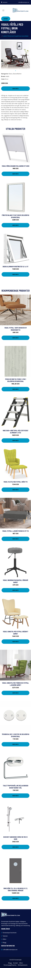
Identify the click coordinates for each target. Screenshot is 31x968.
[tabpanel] (15, 55)
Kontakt (15, 963)
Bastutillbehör (17, 74)
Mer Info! (15, 88)
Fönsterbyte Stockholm (9, 933)
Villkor (21, 963)
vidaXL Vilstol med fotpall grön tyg (16, 482)
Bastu (10, 74)
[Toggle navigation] (3, 10)
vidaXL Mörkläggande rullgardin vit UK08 (15, 166)
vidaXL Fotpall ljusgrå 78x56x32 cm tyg (15, 531)
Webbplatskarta (22, 965)
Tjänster (5, 936)
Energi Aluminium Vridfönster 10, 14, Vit (15, 267)
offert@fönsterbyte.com (23, 2)
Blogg (4, 942)
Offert (5, 19)
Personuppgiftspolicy (10, 965)
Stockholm (5, 2)
